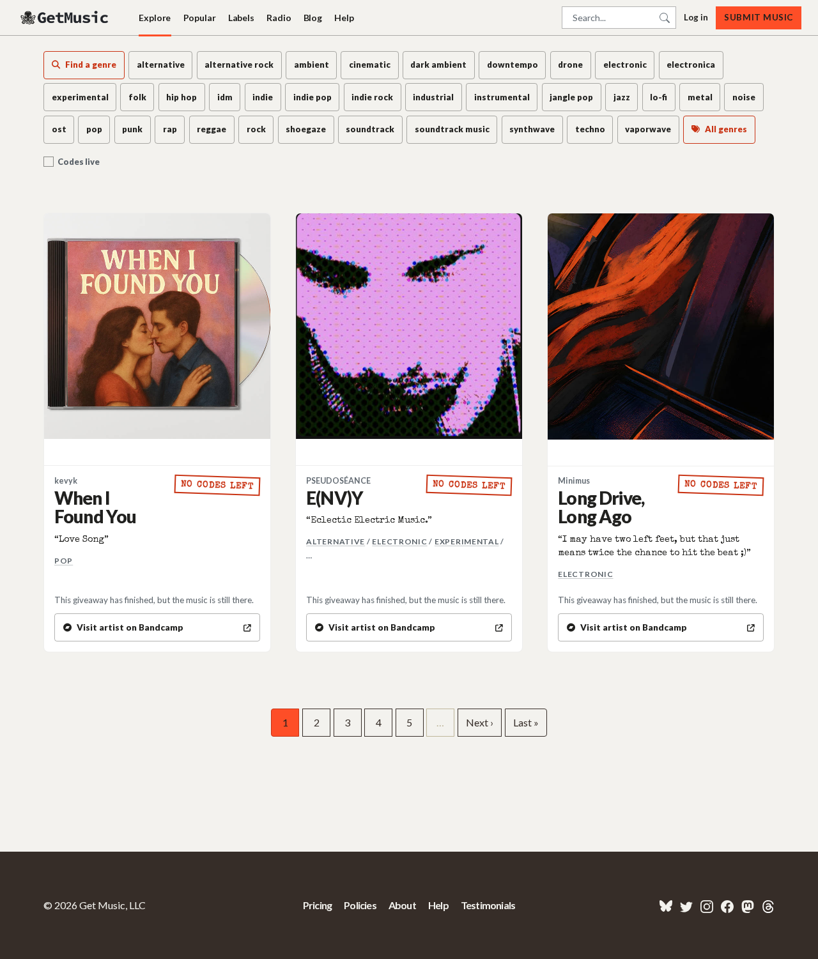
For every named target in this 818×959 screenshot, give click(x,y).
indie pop (312, 97)
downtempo (512, 64)
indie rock (372, 97)
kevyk (65, 481)
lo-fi (658, 97)
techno (590, 129)
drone (570, 64)
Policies (360, 905)
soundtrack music (452, 129)
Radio (278, 17)
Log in (696, 17)
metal (700, 97)
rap (170, 129)
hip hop (181, 97)
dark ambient (438, 64)
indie (262, 97)
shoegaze (306, 129)
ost (59, 129)
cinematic (369, 64)
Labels (241, 17)
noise (743, 97)
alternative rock (239, 64)
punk (132, 129)
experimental (80, 97)
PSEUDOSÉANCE (338, 481)
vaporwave (648, 129)
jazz (622, 97)
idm (225, 97)
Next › (479, 722)
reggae (211, 129)
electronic (625, 64)
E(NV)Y (334, 498)
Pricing (317, 905)
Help (343, 17)
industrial (433, 97)
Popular (199, 17)
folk (137, 97)
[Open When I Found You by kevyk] (157, 326)
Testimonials (488, 905)
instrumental (502, 97)
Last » (526, 722)
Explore (155, 17)
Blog (313, 17)
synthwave (532, 129)
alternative (161, 64)
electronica (691, 64)
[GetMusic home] (66, 18)
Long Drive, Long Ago (601, 507)
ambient (311, 64)
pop (94, 129)
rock (256, 129)
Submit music (758, 17)
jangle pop (571, 97)
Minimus (574, 481)
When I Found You (95, 507)
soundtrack (370, 129)
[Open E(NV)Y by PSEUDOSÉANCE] (409, 326)
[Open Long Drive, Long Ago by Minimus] (661, 326)
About (402, 905)
